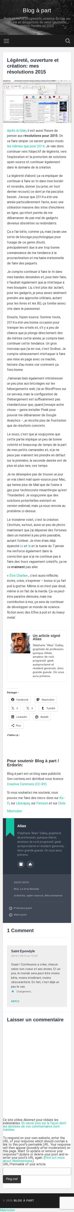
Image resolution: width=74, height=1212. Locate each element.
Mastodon (14, 811)
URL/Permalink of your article (24, 1164)
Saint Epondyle (23, 951)
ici (21, 546)
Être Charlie (17, 576)
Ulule (61, 803)
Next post (20, 914)
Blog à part (37, 10)
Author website (30, 864)
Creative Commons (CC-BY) (26, 784)
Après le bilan (16, 131)
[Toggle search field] (67, 41)
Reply (15, 1001)
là (29, 546)
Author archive (21, 864)
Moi (16, 888)
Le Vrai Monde (29, 888)
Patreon (42, 803)
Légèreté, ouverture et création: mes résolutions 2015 (33, 66)
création (19, 895)
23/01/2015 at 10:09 (24, 955)
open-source (35, 895)
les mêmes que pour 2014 (25, 146)
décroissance (53, 895)
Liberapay (23, 803)
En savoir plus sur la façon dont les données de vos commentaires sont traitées (34, 1126)
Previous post (23, 908)
